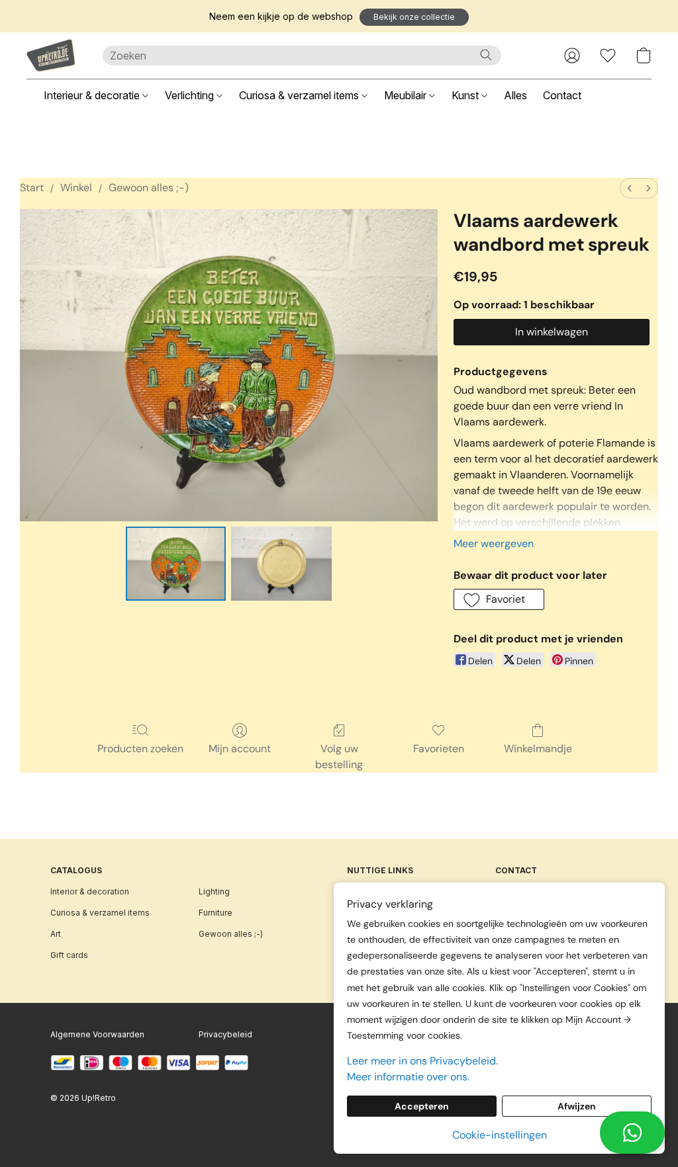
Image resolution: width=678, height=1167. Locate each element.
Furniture (215, 913)
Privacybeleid (225, 1034)
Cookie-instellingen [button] (499, 1135)
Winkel (76, 187)
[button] (414, 17)
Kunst (466, 95)
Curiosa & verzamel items (300, 95)
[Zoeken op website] (486, 55)
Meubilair (406, 95)
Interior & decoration (89, 891)
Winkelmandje (538, 749)
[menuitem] (629, 188)
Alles (515, 95)
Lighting (214, 891)
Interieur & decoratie (93, 95)
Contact (562, 95)
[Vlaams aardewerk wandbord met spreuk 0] (176, 564)
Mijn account (240, 749)
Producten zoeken (140, 749)
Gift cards (69, 955)
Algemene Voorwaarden (97, 1034)
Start (32, 187)
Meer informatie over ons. (408, 1077)
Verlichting (191, 95)
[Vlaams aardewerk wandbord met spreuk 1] (281, 564)
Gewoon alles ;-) (149, 187)
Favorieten (438, 749)
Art (55, 934)
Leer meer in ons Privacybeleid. (422, 1061)
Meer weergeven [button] (494, 543)
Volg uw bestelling (339, 756)
